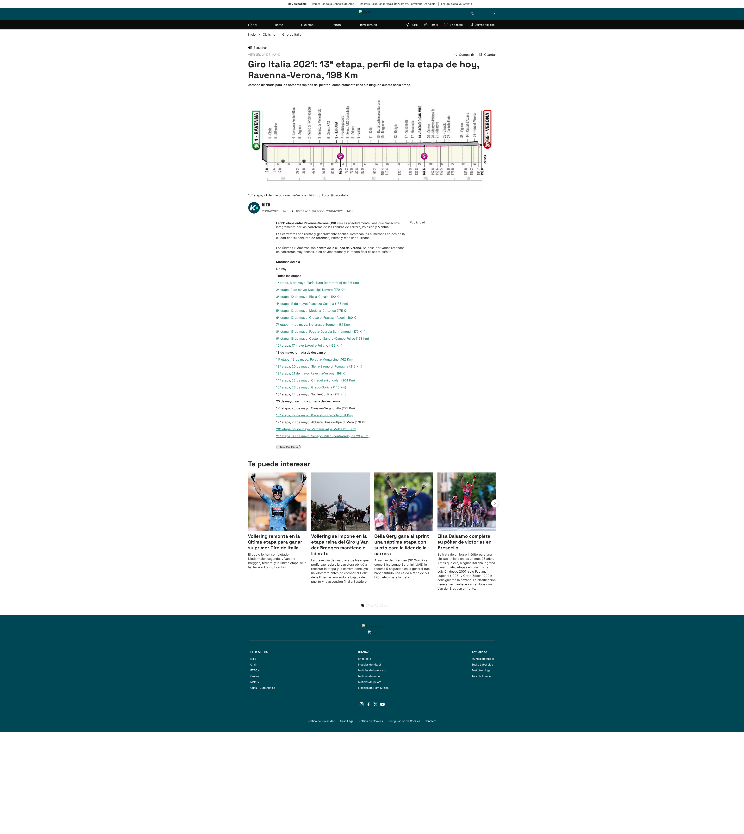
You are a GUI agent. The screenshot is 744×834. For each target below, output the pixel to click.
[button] (495, 503)
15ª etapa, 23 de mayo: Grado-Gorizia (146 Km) (311, 387)
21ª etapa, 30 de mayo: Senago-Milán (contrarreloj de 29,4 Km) (322, 436)
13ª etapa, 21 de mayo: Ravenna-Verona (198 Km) (312, 373)
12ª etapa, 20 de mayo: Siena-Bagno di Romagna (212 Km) (319, 366)
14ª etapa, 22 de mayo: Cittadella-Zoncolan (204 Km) (315, 380)
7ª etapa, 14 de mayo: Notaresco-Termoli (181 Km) (313, 324)
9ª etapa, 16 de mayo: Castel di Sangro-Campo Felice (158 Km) (322, 338)
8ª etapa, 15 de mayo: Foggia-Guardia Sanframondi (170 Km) (320, 331)
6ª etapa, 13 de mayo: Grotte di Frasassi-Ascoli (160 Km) (318, 318)
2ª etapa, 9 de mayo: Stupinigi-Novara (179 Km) (311, 290)
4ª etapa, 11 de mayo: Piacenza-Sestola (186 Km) (312, 304)
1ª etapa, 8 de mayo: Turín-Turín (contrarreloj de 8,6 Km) (317, 283)
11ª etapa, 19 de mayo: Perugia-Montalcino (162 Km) (314, 359)
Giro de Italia (288, 447)
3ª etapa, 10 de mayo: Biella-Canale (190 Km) (309, 297)
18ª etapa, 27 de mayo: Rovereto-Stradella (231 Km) (314, 415)
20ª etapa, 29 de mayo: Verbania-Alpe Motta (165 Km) (316, 429)
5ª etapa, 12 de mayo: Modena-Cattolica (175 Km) (313, 311)
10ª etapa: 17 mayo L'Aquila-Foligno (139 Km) (309, 345)
